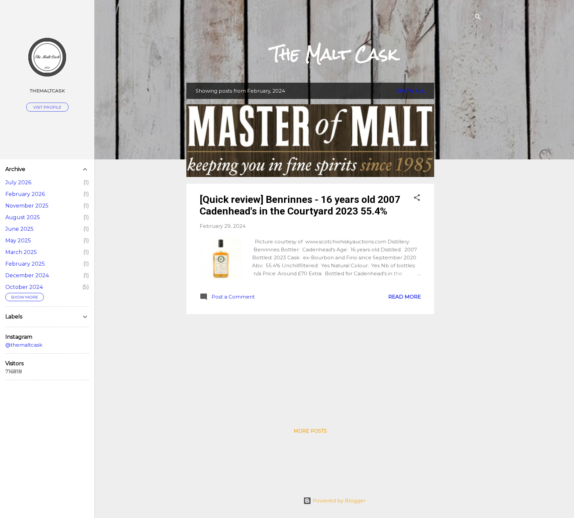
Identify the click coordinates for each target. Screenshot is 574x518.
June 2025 (19, 229)
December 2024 (27, 275)
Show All (411, 91)
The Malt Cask (334, 54)
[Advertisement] (460, 182)
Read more (404, 297)
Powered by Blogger (338, 500)
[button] (417, 199)
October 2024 (24, 287)
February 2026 (25, 194)
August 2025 (22, 217)
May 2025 (18, 240)
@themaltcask (23, 345)
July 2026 (18, 182)
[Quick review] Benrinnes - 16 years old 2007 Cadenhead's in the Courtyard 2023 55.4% (300, 205)
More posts (310, 431)
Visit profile (47, 107)
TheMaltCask (47, 90)
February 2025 (25, 264)
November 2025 (26, 206)
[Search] (478, 18)
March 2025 (21, 252)
